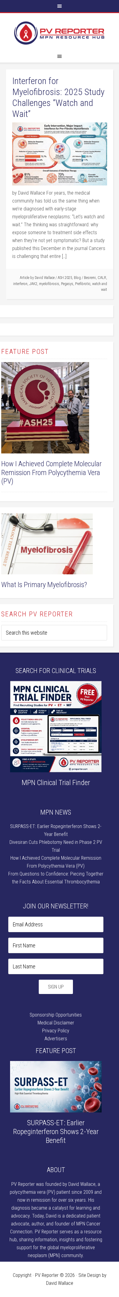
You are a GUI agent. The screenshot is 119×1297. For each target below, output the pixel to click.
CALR (102, 278)
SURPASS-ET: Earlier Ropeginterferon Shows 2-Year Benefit (56, 1132)
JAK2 (33, 284)
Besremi (90, 278)
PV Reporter (59, 33)
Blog (77, 278)
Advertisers (56, 1038)
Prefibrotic (82, 284)
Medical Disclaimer (56, 1023)
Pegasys (67, 284)
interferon (20, 284)
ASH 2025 (65, 278)
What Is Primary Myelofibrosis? (44, 584)
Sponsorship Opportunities (56, 1015)
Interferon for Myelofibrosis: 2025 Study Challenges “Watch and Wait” (58, 97)
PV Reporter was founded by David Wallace (53, 1184)
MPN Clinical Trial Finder (56, 782)
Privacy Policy (55, 1031)
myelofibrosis (49, 284)
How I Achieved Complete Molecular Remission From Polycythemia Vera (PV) (51, 473)
